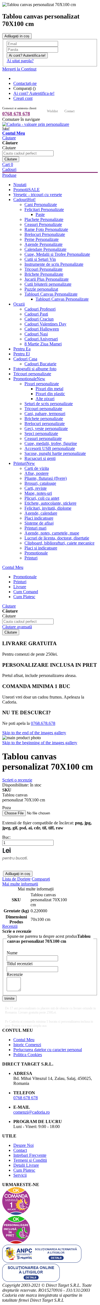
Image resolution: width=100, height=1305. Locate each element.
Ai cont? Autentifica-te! (33, 93)
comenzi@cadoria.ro (31, 1112)
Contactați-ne (25, 83)
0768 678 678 (16, 113)
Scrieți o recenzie (17, 780)
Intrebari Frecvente (29, 1155)
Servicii (20, 1175)
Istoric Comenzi (27, 1044)
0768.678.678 (43, 723)
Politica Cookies (27, 1054)
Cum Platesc (24, 1170)
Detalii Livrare (26, 1165)
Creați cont (22, 98)
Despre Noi (23, 1145)
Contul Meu (12, 567)
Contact (69, 111)
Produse (9, 175)
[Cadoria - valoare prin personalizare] (35, 124)
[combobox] (28, 153)
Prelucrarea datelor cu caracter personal (47, 1049)
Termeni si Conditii (30, 1160)
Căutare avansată (17, 626)
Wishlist (52, 111)
